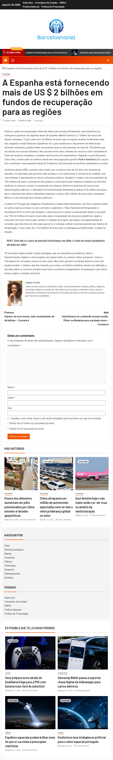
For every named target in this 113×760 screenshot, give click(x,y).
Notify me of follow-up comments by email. (32, 423)
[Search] (108, 60)
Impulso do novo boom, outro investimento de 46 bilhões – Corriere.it (29, 316)
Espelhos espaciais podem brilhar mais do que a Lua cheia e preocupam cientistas (30, 741)
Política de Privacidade (52, 7)
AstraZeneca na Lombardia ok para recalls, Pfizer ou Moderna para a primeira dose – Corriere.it (85, 318)
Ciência (8, 561)
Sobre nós (28, 3)
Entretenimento (12, 573)
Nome (11, 387)
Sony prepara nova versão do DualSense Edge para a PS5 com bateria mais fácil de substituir (25, 682)
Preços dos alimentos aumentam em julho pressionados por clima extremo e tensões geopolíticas (19, 506)
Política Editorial (31, 7)
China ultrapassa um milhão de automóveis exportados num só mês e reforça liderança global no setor (56, 506)
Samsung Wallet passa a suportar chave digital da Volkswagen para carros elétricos (79, 682)
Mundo (7, 553)
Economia (6, 74)
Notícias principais (14, 549)
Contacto (9, 577)
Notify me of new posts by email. (27, 428)
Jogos (7, 673)
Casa (7, 545)
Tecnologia (10, 565)
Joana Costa (10, 121)
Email (11, 397)
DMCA (63, 3)
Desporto (9, 569)
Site (10, 408)
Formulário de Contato (46, 3)
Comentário (14, 345)
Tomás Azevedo (29, 520)
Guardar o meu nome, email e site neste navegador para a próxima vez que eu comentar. (56, 418)
